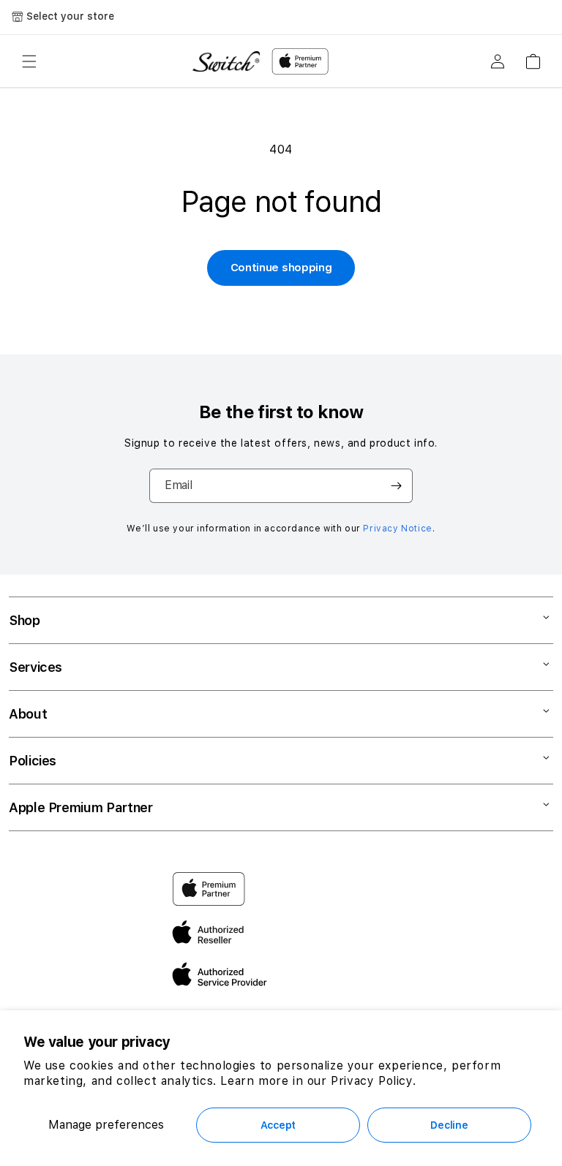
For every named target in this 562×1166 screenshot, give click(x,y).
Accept (278, 1125)
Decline (449, 1125)
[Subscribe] (396, 486)
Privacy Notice (397, 528)
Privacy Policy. (373, 1081)
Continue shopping (281, 267)
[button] (29, 61)
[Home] (226, 61)
